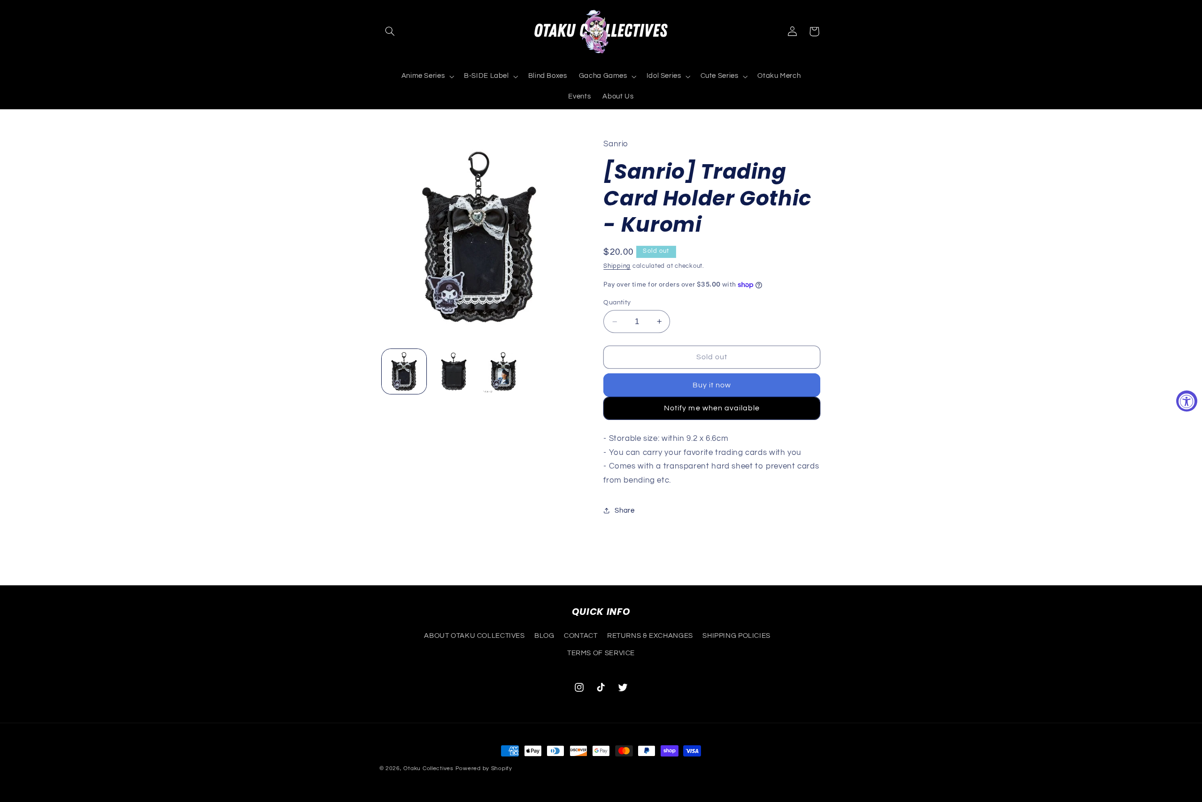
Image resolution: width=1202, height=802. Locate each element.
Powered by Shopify (483, 768)
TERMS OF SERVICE (601, 653)
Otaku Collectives (428, 768)
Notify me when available (712, 408)
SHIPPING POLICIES (736, 635)
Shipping (617, 266)
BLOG (544, 635)
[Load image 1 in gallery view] (404, 371)
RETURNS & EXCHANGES (650, 635)
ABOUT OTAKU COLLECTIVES (474, 635)
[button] (390, 31)
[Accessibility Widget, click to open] (1186, 401)
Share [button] (624, 510)
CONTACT (580, 635)
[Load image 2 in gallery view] (453, 371)
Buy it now (712, 385)
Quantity (617, 302)
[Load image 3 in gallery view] (503, 371)
